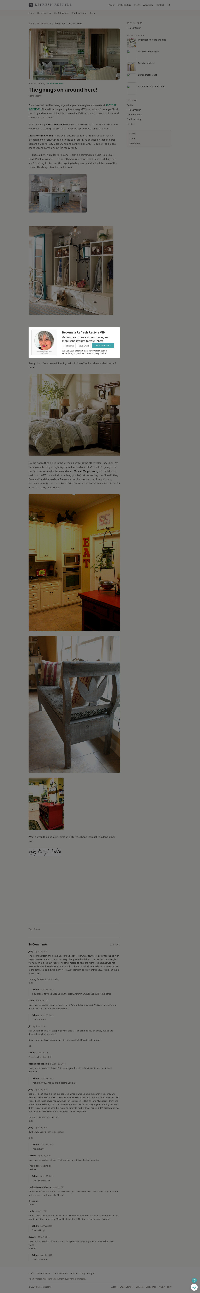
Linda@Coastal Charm (40, 1187)
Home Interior (44, 13)
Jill (30, 1026)
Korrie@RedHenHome (40, 1063)
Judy (31, 951)
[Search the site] (168, 5)
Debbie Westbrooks (55, 83)
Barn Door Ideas (146, 63)
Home (31, 23)
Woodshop (148, 5)
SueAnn (32, 1237)
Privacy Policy (164, 1286)
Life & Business (61, 13)
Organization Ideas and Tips (152, 39)
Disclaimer (151, 1286)
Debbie (35, 989)
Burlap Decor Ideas (147, 74)
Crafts (137, 5)
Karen (31, 1000)
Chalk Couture (124, 5)
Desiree (32, 1155)
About (111, 5)
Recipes (93, 13)
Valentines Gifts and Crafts (151, 86)
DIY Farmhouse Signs (148, 51)
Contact (160, 5)
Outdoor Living (79, 13)
